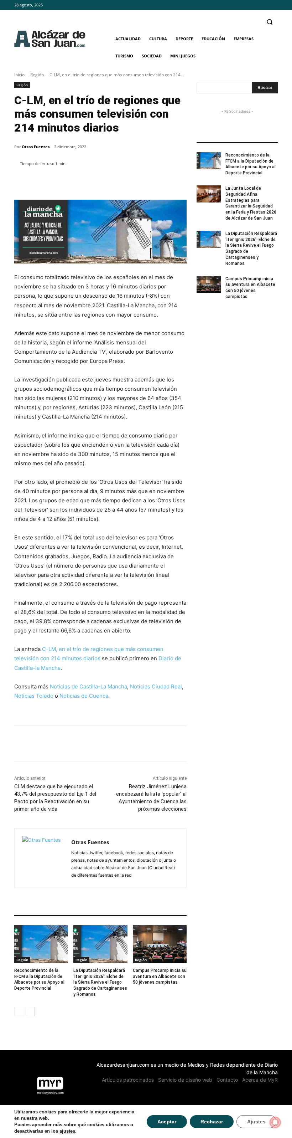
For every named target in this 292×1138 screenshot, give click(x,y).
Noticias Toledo (33, 695)
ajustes (67, 1131)
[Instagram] (264, 5)
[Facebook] (254, 5)
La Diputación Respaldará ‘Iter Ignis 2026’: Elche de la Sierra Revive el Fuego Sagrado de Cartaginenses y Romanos (100, 982)
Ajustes (256, 1121)
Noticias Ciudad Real (156, 686)
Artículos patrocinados (128, 1080)
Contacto (227, 1080)
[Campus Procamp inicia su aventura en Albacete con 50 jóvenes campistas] (160, 944)
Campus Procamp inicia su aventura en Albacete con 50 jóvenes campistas (160, 976)
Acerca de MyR (260, 1080)
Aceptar (166, 1121)
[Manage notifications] (275, 1122)
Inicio (19, 75)
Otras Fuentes (35, 146)
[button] (269, 22)
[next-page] (30, 1011)
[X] (274, 5)
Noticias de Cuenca (83, 695)
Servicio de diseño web (185, 1080)
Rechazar (211, 1121)
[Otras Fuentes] (43, 858)
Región (37, 75)
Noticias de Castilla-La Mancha (88, 686)
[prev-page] (18, 1011)
